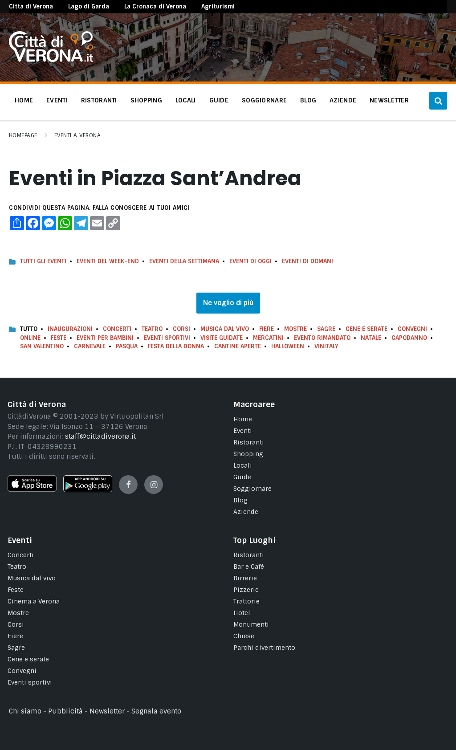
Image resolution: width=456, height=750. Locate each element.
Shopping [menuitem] (146, 100)
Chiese (243, 636)
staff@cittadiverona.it (100, 436)
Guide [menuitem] (218, 100)
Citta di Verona (31, 6)
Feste (58, 338)
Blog (240, 500)
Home (242, 419)
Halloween (287, 346)
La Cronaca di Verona (155, 6)
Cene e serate (366, 329)
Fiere (266, 329)
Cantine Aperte (237, 346)
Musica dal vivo (224, 329)
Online (30, 338)
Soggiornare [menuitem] (264, 100)
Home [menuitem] (24, 100)
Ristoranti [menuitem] (99, 100)
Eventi (242, 431)
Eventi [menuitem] (57, 100)
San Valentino (42, 346)
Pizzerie (246, 590)
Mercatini (268, 338)
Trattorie (246, 601)
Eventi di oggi (250, 261)
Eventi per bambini (105, 338)
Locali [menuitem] (185, 100)
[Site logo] (51, 59)
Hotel (241, 613)
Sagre (326, 329)
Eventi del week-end (108, 261)
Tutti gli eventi (43, 261)
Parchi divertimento (264, 648)
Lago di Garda (88, 6)
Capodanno (409, 338)
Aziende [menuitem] (343, 100)
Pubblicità (65, 711)
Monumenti (251, 624)
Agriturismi (218, 6)
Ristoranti (248, 442)
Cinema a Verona (34, 601)
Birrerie (245, 578)
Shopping (248, 454)
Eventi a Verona (77, 135)
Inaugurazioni (70, 329)
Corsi (181, 329)
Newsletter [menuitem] (389, 100)
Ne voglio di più (228, 302)
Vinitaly (326, 346)
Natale (371, 338)
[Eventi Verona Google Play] (87, 489)
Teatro (152, 329)
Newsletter (107, 711)
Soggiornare (252, 489)
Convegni (412, 329)
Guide (242, 477)
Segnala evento (156, 711)
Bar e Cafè (248, 566)
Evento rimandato (322, 338)
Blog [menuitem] (308, 100)
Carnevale (90, 346)
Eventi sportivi (30, 682)
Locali (242, 465)
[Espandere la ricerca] (438, 101)
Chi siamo (25, 711)
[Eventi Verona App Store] (32, 489)
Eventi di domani (307, 261)
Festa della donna (176, 346)
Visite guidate (221, 338)
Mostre (295, 329)
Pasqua (127, 346)
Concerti (117, 329)
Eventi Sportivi (167, 338)
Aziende (245, 512)
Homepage (23, 135)
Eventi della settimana (184, 261)
